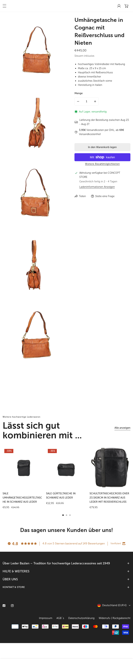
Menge (78, 93)
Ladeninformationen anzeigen (97, 186)
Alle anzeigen (122, 427)
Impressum (45, 618)
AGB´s (60, 618)
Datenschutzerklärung (81, 618)
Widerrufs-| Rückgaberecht (114, 618)
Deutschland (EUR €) (114, 605)
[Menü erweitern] (4, 6)
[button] (126, 6)
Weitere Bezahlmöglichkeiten (102, 163)
